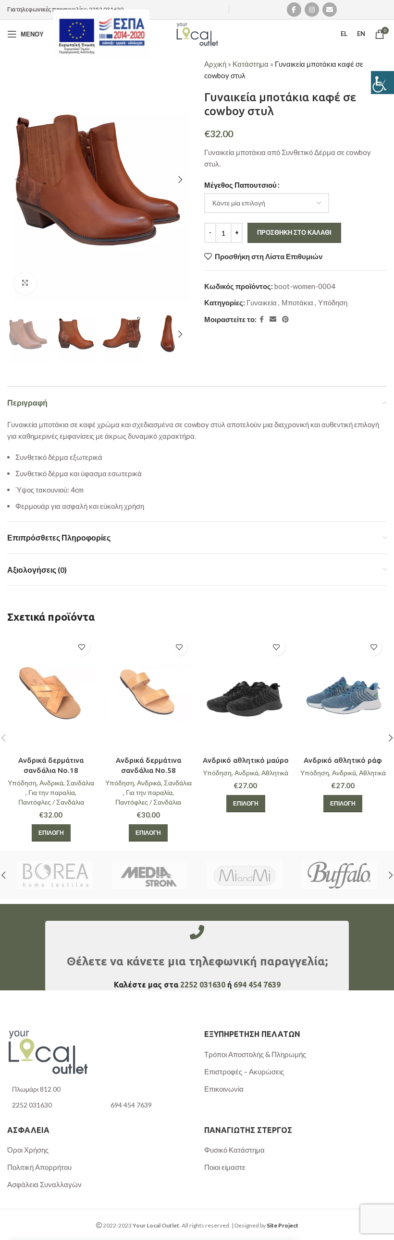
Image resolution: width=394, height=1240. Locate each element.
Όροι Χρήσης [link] (28, 1149)
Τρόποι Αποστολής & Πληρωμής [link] (255, 1054)
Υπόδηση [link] (332, 302)
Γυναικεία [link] (261, 302)
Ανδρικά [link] (51, 783)
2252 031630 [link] (106, 9)
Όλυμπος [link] (149, 875)
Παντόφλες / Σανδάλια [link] (51, 802)
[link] (382, 82)
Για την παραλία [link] (51, 792)
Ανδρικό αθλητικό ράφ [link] (343, 760)
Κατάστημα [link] (251, 64)
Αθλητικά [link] (274, 773)
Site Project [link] (282, 1225)
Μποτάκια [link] (297, 302)
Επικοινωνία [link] (224, 1088)
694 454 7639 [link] (257, 984)
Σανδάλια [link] (80, 783)
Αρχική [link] (215, 64)
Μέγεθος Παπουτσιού (240, 185)
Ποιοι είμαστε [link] (225, 1167)
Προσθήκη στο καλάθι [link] (294, 232)
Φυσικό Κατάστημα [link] (234, 1149)
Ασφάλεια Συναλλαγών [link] (44, 1184)
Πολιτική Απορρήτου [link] (39, 1167)
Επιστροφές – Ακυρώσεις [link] (244, 1071)
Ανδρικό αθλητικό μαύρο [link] (246, 760)
